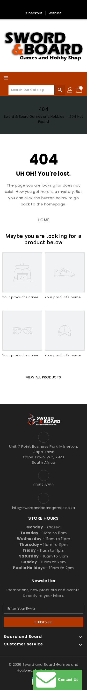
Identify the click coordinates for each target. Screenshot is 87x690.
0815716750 (43, 484)
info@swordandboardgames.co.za (43, 507)
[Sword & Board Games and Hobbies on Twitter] (29, 5)
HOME (44, 220)
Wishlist (55, 13)
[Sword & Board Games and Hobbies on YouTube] (66, 5)
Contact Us (67, 679)
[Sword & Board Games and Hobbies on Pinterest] (39, 5)
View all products (43, 377)
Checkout (34, 13)
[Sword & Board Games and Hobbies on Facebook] (20, 5)
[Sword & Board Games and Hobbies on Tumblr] (57, 5)
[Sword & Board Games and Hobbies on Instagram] (48, 5)
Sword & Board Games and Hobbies (34, 116)
